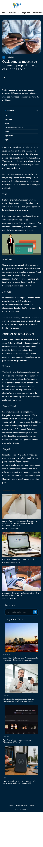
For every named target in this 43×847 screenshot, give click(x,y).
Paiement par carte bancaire (14, 127)
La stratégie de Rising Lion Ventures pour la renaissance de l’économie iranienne (20, 659)
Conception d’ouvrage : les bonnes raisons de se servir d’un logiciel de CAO (21, 594)
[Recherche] (39, 5)
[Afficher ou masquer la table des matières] (26, 110)
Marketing (5, 563)
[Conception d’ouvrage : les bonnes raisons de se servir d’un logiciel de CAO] (21, 578)
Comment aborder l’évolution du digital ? (18, 559)
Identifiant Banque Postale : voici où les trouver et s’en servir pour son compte (18, 700)
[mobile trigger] (4, 5)
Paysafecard (9, 136)
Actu (4, 77)
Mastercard (8, 119)
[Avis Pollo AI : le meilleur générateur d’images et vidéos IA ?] (21, 719)
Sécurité (5, 529)
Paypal (7, 140)
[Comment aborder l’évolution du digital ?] (21, 544)
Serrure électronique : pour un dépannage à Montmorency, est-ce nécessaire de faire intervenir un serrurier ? (19, 523)
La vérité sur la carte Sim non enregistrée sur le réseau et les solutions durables (19, 782)
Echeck (7, 131)
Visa (6, 115)
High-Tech (6, 655)
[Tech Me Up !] (16, 5)
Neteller (7, 123)
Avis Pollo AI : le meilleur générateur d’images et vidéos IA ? (17, 741)
